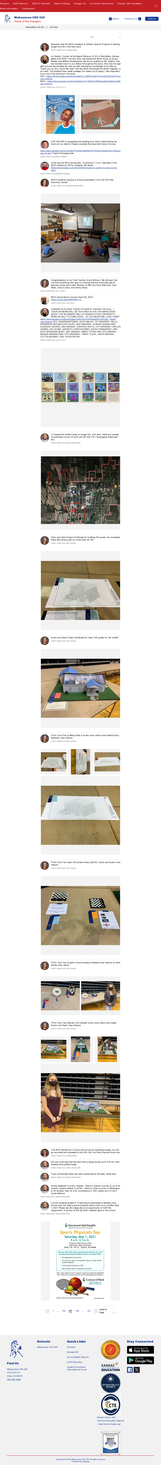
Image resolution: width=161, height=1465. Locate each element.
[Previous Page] (47, 1310)
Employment (28, 8)
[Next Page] (95, 1310)
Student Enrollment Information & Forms (77, 1368)
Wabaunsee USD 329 (35, 27)
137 (70, 1311)
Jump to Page (103, 1311)
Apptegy (86, 1461)
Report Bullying (62, 3)
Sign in (152, 19)
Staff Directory (20, 3)
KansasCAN (72, 1352)
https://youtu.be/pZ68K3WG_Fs (66, 299)
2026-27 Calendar (41, 3)
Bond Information (9, 8)
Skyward (4, 3)
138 (77, 1311)
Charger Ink (80, 3)
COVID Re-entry (74, 1362)
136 (63, 1311)
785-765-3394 (14, 1379)
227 (89, 1311)
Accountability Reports (78, 1357)
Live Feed (54, 27)
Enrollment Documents (101, 3)
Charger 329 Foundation (129, 3)
